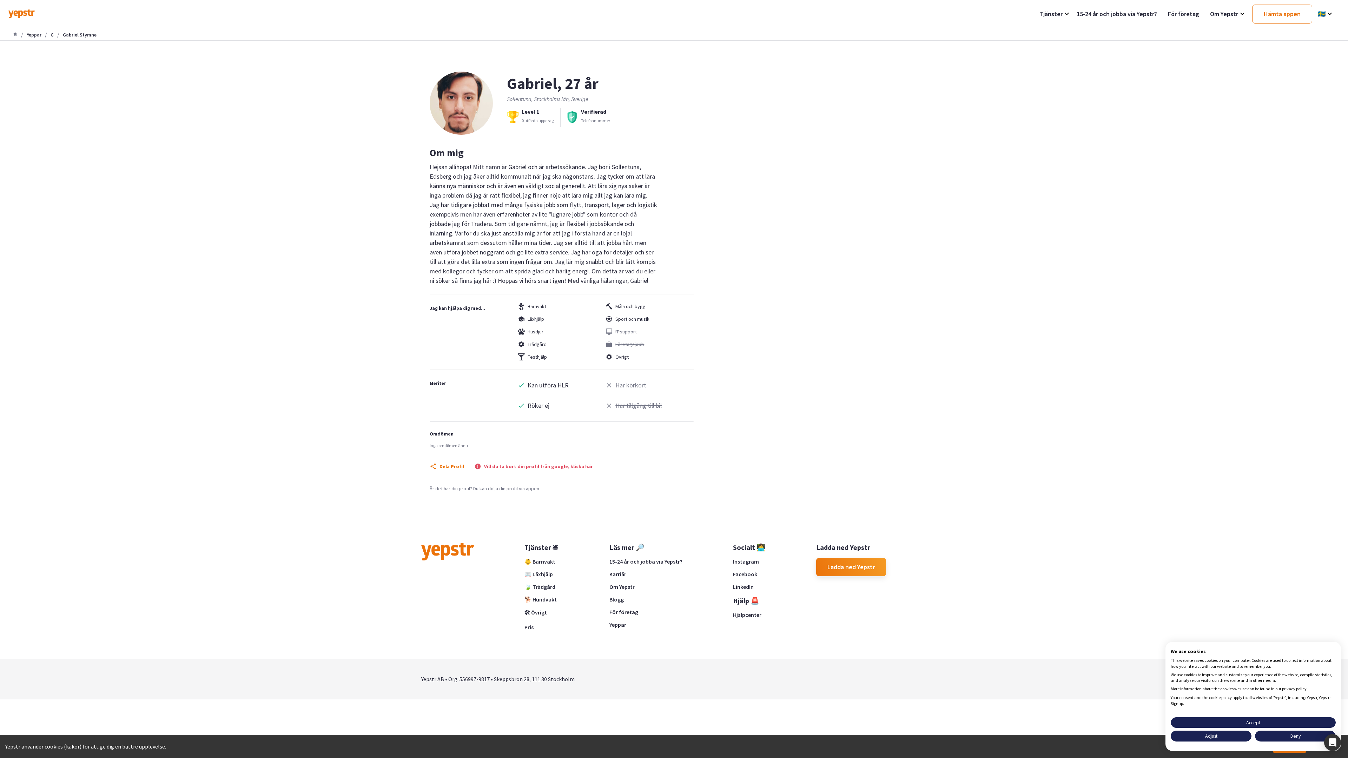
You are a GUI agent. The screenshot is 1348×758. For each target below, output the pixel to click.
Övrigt (622, 357)
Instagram (746, 561)
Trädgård (537, 344)
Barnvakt (537, 306)
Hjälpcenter (747, 614)
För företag (623, 612)
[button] (1332, 742)
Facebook (745, 574)
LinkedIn (743, 586)
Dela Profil (452, 466)
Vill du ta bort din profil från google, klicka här (538, 466)
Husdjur (535, 331)
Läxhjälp (536, 319)
